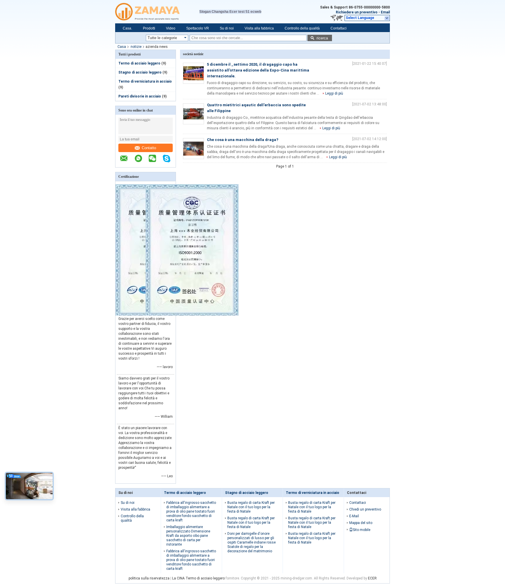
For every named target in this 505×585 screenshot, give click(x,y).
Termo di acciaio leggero (139, 63)
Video (170, 28)
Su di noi (227, 28)
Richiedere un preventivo (357, 12)
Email (385, 12)
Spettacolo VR (197, 28)
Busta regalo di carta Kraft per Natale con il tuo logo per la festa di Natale (251, 507)
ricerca (322, 38)
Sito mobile (361, 530)
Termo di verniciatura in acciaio (145, 81)
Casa (121, 47)
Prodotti (149, 28)
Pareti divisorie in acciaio (139, 96)
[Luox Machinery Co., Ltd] (157, 11)
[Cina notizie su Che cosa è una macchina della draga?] (193, 148)
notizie (136, 47)
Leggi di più (334, 93)
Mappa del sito (360, 523)
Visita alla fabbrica (259, 28)
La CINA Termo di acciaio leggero (198, 578)
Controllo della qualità (302, 28)
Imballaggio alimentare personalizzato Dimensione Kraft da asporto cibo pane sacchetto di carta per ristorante (188, 535)
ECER (372, 578)
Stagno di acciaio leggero (140, 72)
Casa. (127, 28)
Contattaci (339, 28)
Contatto (149, 148)
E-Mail (354, 516)
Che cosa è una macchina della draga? (242, 139)
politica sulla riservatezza (149, 578)
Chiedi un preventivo (365, 509)
